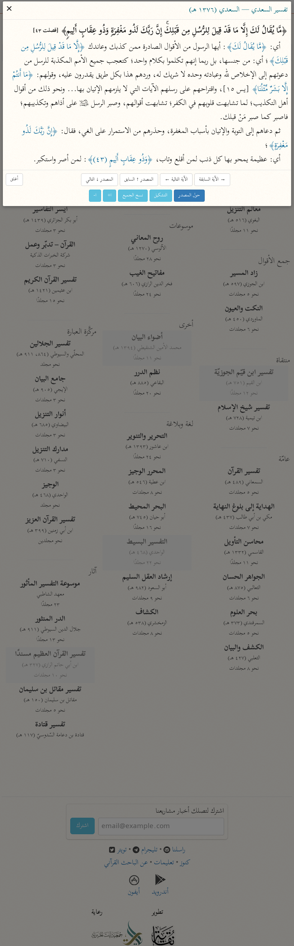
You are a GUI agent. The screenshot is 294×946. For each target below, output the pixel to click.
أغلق (15, 179)
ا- (95, 195)
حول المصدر (189, 195)
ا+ (110, 195)
